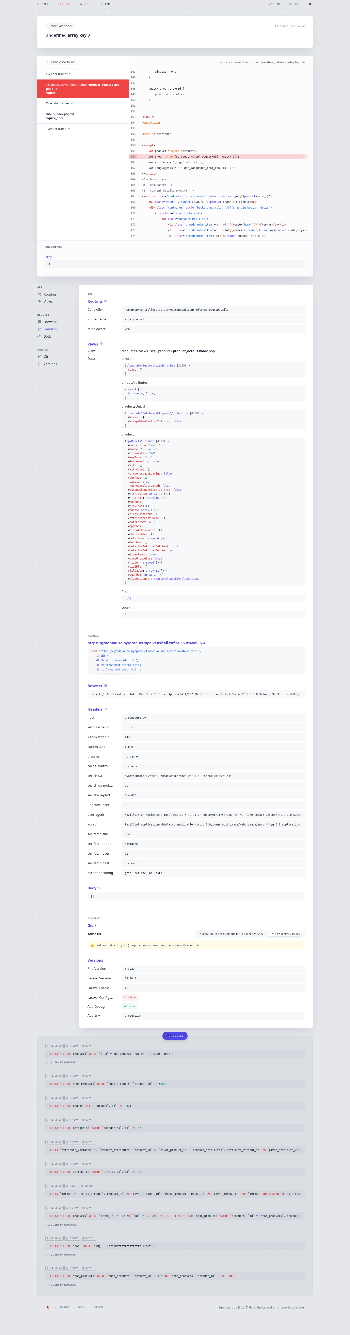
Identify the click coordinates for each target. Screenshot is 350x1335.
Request (43, 315)
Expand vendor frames (62, 62)
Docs (81, 1307)
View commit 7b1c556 (287, 934)
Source (64, 1307)
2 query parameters (62, 1224)
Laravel (98, 1307)
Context (43, 349)
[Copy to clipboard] (299, 264)
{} (157, 369)
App (40, 287)
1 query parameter (62, 1062)
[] (140, 393)
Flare (252, 1307)
